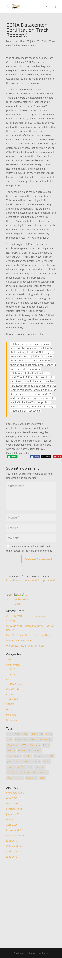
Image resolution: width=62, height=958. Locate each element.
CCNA (51, 41)
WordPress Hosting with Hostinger (25, 645)
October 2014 (13, 846)
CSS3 (23, 745)
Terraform (12, 772)
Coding (10, 694)
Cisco (9, 679)
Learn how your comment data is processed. (30, 580)
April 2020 (12, 824)
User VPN (25, 772)
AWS (8, 659)
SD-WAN (21, 767)
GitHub (10, 709)
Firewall (21, 750)
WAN (10, 778)
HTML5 (50, 756)
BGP (33, 734)
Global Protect (14, 756)
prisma (46, 761)
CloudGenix (12, 689)
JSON (17, 761)
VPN (34, 772)
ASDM (18, 734)
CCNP (12, 674)
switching (39, 767)
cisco (32, 739)
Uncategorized (14, 720)
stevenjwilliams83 (19, 41)
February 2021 (14, 808)
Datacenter (35, 745)
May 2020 (11, 819)
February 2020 (14, 830)
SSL (30, 767)
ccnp (10, 739)
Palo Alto (11, 714)
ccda (41, 734)
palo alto (36, 761)
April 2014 (12, 851)
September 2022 (15, 792)
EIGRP (46, 745)
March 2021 (12, 803)
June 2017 (11, 840)
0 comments (29, 45)
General (10, 703)
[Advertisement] (31, 903)
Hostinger (38, 756)
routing (11, 767)
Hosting (27, 756)
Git (30, 750)
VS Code (13, 698)
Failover (11, 750)
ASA (9, 734)
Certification (13, 45)
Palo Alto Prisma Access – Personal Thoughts (30, 635)
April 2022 (12, 798)
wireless (19, 778)
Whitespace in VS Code (19, 640)
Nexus (25, 761)
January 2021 (13, 814)
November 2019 (15, 835)
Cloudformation (45, 739)
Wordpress (31, 778)
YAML (42, 778)
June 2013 (11, 856)
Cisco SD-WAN (16, 683)
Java (9, 761)
